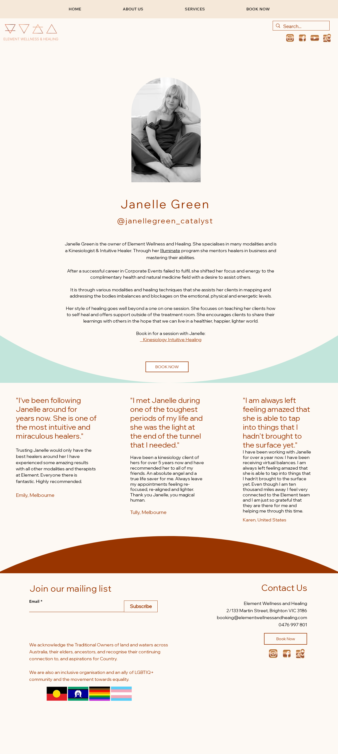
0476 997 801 (293, 625)
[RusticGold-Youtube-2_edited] (315, 38)
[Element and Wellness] (327, 38)
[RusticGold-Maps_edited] (300, 653)
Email (34, 601)
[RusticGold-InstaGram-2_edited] (290, 38)
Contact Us (284, 587)
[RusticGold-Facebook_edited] (302, 38)
